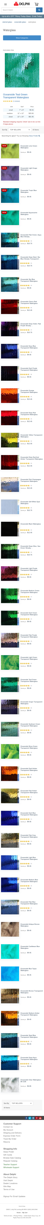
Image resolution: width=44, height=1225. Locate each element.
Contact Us (8, 1126)
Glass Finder (33, 136)
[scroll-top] (40, 1215)
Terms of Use (8, 1189)
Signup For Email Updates (14, 1196)
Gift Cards (7, 1154)
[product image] (10, 151)
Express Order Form (11, 1135)
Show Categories (22, 38)
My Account (8, 1129)
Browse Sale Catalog (12, 1157)
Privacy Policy (18, 1216)
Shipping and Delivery (12, 1132)
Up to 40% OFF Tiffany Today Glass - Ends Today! (22, 16)
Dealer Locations (10, 1183)
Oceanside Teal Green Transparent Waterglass (16, 96)
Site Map (7, 1186)
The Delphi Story (10, 1177)
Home (19, 1213)
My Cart (24, 1213)
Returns (6, 1141)
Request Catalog (10, 1160)
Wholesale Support (11, 1167)
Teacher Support (10, 1164)
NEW (4, 146)
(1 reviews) (16, 101)
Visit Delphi (8, 1180)
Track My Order (9, 1138)
